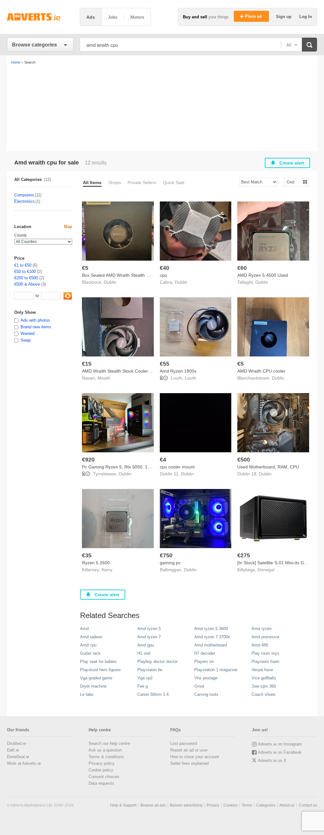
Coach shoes (264, 694)
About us (287, 805)
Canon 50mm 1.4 (153, 694)
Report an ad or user (189, 750)
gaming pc (170, 562)
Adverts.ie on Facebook (280, 752)
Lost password (183, 743)
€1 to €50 (22, 265)
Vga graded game (96, 678)
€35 (86, 555)
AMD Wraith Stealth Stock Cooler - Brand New (128, 371)
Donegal (266, 569)
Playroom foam (265, 661)
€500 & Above (27, 284)
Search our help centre (109, 743)
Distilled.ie (16, 743)
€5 (85, 268)
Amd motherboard (210, 645)
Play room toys (265, 653)
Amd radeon (91, 636)
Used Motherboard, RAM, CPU (268, 466)
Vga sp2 (145, 678)
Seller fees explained (189, 763)
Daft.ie (13, 750)
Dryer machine (93, 686)
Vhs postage (205, 678)
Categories (265, 805)
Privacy (213, 805)
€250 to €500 (26, 277)
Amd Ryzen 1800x (178, 371)
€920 (88, 459)
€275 (243, 555)
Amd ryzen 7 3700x (212, 636)
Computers (24, 195)
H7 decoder (204, 653)
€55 (164, 364)
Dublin (110, 282)
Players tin (204, 661)
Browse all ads (153, 805)
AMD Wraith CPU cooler (261, 371)
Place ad (254, 16)
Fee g (142, 686)
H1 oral (143, 653)
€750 (166, 555)
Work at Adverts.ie (24, 763)
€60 (242, 268)
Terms (247, 805)
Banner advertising (186, 805)
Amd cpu (88, 645)
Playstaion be (149, 669)
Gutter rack (90, 653)
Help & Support (123, 805)
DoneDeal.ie (18, 756)
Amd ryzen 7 (149, 636)
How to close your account (194, 756)
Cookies (230, 805)
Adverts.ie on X (272, 760)
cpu (163, 275)
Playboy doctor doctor (157, 661)
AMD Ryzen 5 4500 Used (262, 275)
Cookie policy (101, 770)
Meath (103, 377)
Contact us (308, 805)
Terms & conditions (106, 756)
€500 (243, 459)
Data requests (101, 783)
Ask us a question (105, 750)
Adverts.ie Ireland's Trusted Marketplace (40, 16)
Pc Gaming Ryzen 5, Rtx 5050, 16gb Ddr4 (124, 466)
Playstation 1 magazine (215, 669)
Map (68, 227)
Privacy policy (102, 763)
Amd (84, 628)
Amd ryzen (261, 628)
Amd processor (265, 636)
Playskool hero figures (100, 669)
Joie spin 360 (264, 686)
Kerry (107, 569)
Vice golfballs (264, 678)
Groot (199, 686)
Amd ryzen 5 (149, 628)
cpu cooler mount (177, 466)
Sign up (284, 16)
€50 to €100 (25, 271)
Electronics (24, 201)
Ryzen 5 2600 (96, 562)
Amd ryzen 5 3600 (211, 628)
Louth (190, 377)
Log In (305, 16)
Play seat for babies (98, 661)
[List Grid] (294, 181)
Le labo (86, 694)
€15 (86, 364)
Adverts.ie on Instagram (280, 744)
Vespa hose (262, 669)
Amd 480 (260, 645)
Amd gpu (145, 645)
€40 (164, 268)
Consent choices (104, 776)
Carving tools (206, 694)
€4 (163, 459)
